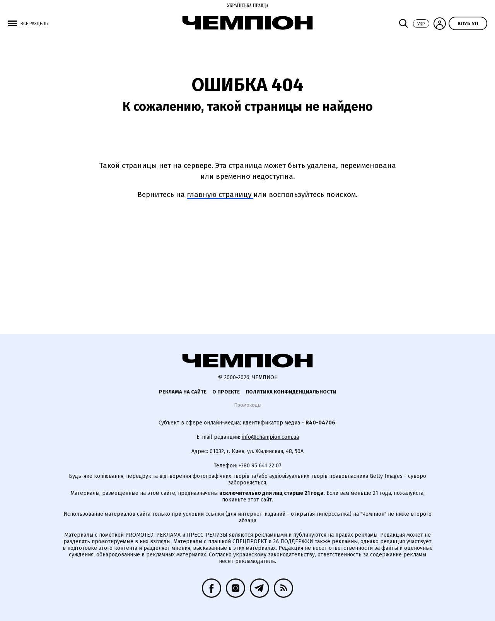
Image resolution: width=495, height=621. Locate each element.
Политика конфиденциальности (291, 392)
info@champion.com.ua (270, 437)
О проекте (226, 392)
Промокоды (247, 405)
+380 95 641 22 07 (260, 465)
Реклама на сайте (183, 392)
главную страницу (220, 194)
